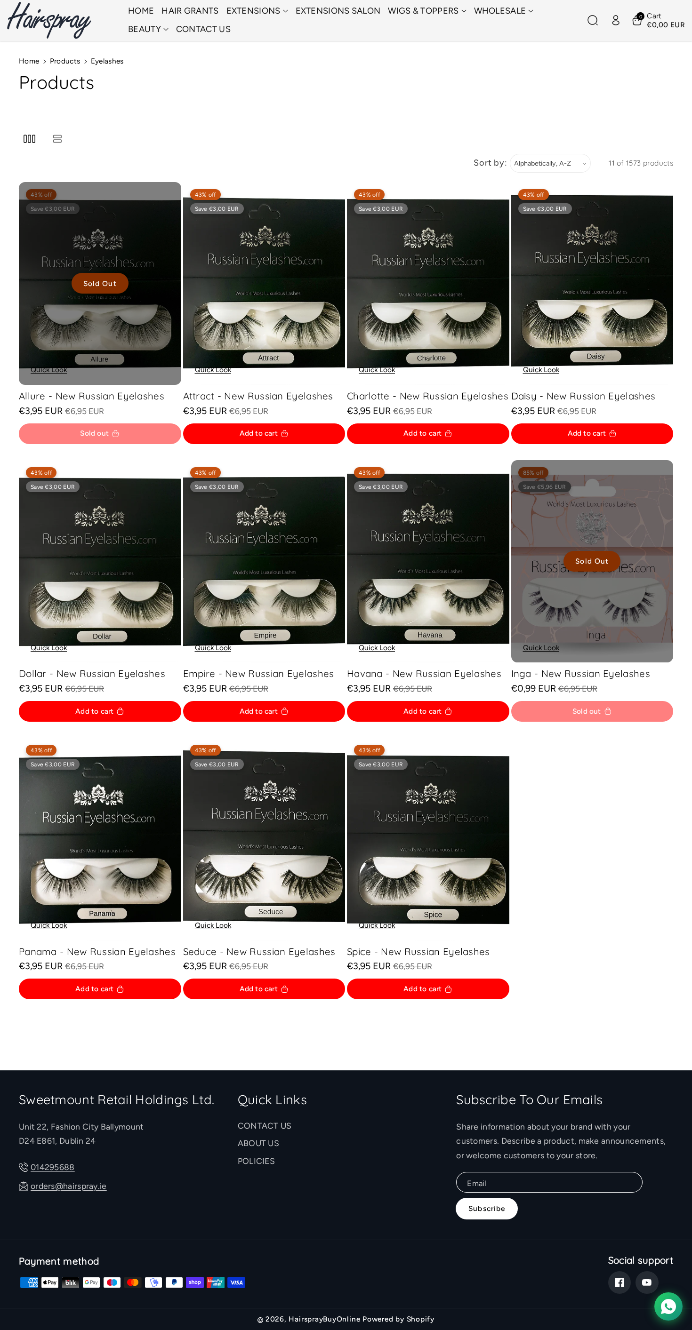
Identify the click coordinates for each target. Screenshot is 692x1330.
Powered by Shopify (398, 1318)
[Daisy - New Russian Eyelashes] (592, 283)
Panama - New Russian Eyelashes (97, 951)
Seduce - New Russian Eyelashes (259, 951)
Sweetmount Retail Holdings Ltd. (116, 1099)
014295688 (53, 1167)
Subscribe (486, 1208)
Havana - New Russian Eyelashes (424, 673)
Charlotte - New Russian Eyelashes (427, 396)
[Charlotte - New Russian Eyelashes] (428, 283)
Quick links (272, 1099)
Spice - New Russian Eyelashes (418, 951)
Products (65, 60)
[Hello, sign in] (616, 20)
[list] (57, 138)
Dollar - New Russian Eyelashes (92, 673)
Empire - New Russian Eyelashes (258, 673)
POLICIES (256, 1161)
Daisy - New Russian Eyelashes (583, 396)
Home (29, 60)
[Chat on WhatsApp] (668, 1306)
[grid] (29, 138)
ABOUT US (258, 1143)
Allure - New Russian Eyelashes (91, 396)
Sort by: (490, 163)
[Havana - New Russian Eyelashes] (428, 561)
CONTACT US (265, 1126)
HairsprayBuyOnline (324, 1318)
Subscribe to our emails (529, 1099)
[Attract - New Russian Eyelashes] (264, 283)
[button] (257, 11)
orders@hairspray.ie (69, 1186)
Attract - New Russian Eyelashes (258, 396)
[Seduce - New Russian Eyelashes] (264, 839)
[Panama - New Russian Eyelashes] (100, 839)
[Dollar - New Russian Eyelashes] (100, 561)
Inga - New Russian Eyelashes (580, 673)
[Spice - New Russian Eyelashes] (428, 839)
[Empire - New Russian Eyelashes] (264, 561)
